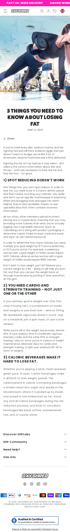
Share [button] (11, 138)
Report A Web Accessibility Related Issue (35, 529)
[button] (42, 11)
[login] (48, 11)
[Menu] (3, 11)
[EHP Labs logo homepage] (20, 11)
